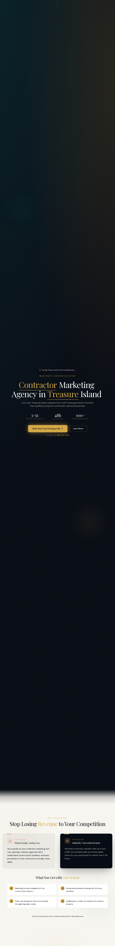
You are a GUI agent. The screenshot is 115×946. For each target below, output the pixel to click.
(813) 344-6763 (63, 435)
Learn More (78, 428)
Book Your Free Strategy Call (46, 428)
